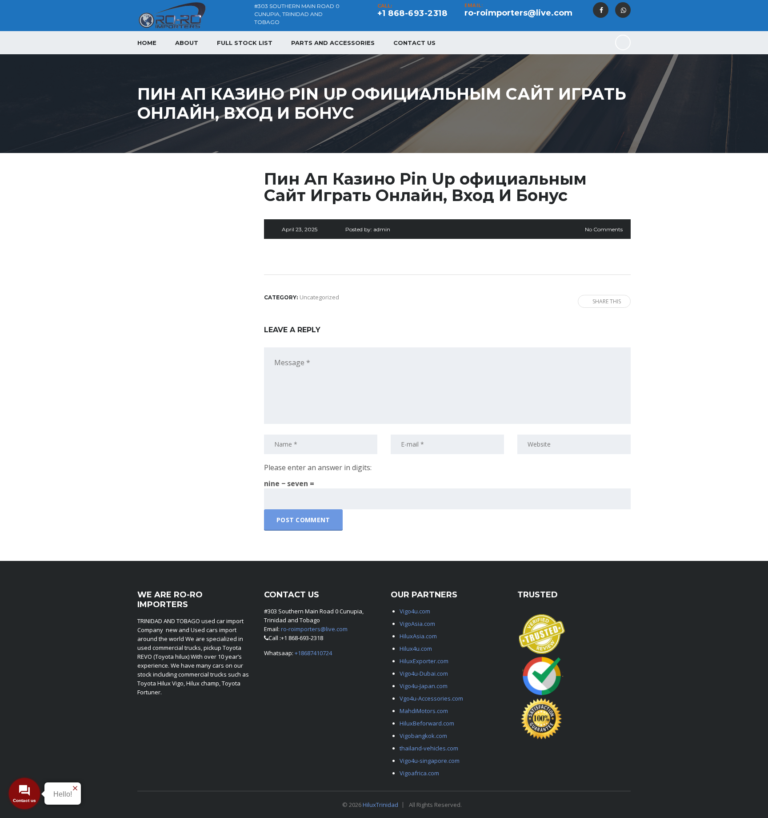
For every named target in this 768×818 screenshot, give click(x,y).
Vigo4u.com (415, 611)
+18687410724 (313, 653)
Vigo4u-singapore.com (430, 761)
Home (146, 42)
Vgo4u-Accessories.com (431, 698)
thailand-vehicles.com (430, 748)
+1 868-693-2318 (412, 13)
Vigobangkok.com (423, 736)
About (186, 42)
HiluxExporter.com (424, 661)
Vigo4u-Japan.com (424, 686)
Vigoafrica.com (419, 773)
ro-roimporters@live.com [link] (314, 629)
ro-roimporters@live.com (518, 13)
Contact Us (414, 42)
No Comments (604, 229)
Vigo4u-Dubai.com (424, 673)
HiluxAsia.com (418, 636)
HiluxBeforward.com (427, 723)
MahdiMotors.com (424, 711)
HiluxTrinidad (380, 805)
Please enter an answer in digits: (318, 467)
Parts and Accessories (333, 42)
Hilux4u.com (416, 649)
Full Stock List (244, 42)
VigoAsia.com (417, 624)
